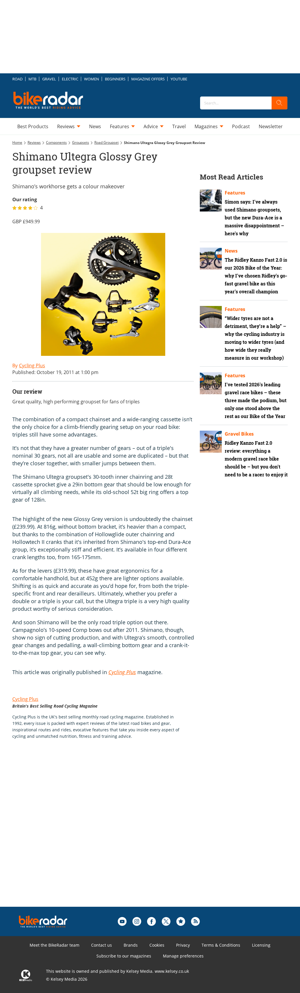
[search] (279, 103)
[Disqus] (109, 832)
